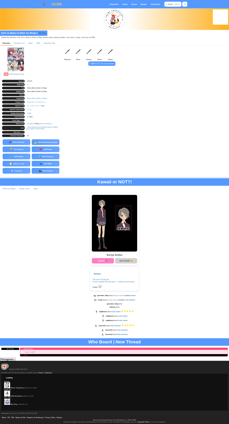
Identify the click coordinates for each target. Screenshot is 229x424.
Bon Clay (13, 404)
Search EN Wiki (41, 127)
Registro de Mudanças (35, 417)
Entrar (40, 373)
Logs (22, 74)
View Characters (45, 124)
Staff (38, 43)
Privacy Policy (50, 417)
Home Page (31, 127)
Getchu (32, 129)
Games (134, 4)
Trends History (40, 129)
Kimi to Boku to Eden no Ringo (37, 98)
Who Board (100, 341)
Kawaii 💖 (103, 261)
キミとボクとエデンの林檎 (35, 106)
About (4, 417)
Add (22, 120)
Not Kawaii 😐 (126, 261)
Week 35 (7, 390)
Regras (59, 417)
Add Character (14, 74)
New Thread (128, 341)
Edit (6, 74)
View (25, 355)
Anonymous (28, 349)
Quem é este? (30, 352)
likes (95, 287)
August (6, 381)
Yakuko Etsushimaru (126, 282)
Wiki (12, 417)
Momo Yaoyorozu (17, 388)
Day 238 (7, 398)
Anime (125, 4)
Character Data (49, 43)
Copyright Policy (143, 422)
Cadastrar (48, 373)
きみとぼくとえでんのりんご (36, 102)
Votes (30, 43)
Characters (114, 4)
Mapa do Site (21, 417)
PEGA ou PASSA (9, 189)
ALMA (29, 113)
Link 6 (28, 129)
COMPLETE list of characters (101, 64)
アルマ (29, 109)
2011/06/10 (30, 124)
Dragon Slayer (118, 295)
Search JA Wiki (52, 127)
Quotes (144, 4)
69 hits (42, 33)
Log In (185, 4)
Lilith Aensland (15, 396)
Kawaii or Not (24, 189)
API (8, 417)
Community (155, 4)
